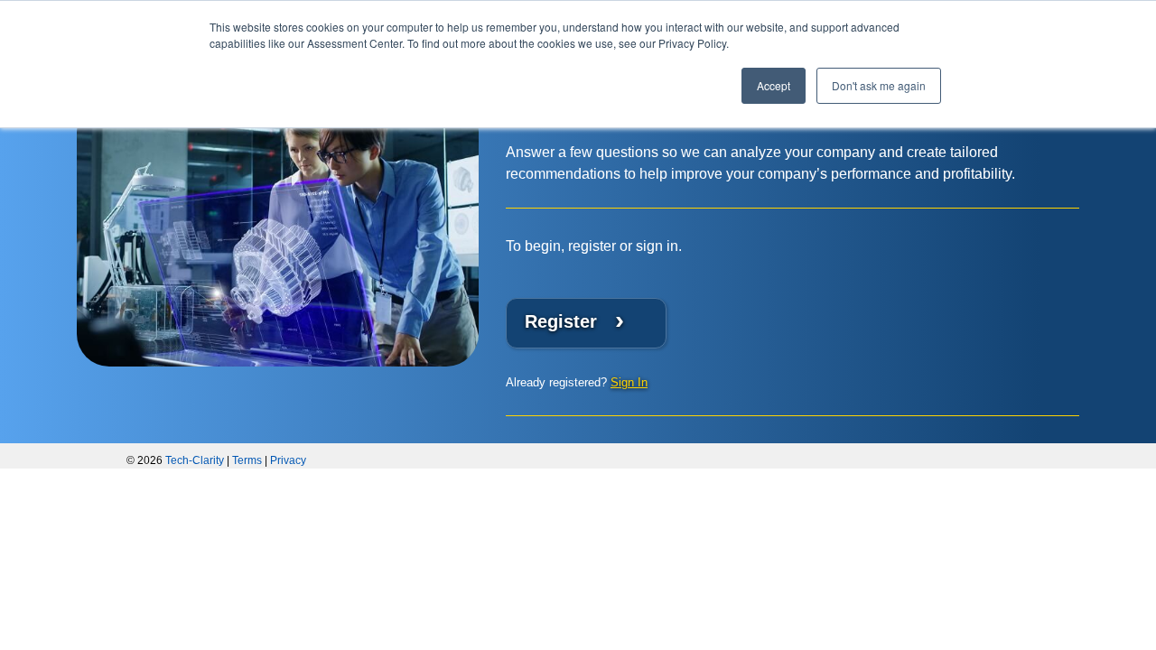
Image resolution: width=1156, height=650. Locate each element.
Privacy (288, 460)
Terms (247, 460)
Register (574, 320)
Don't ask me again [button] (879, 85)
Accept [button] (773, 85)
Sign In (629, 382)
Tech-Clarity (194, 460)
